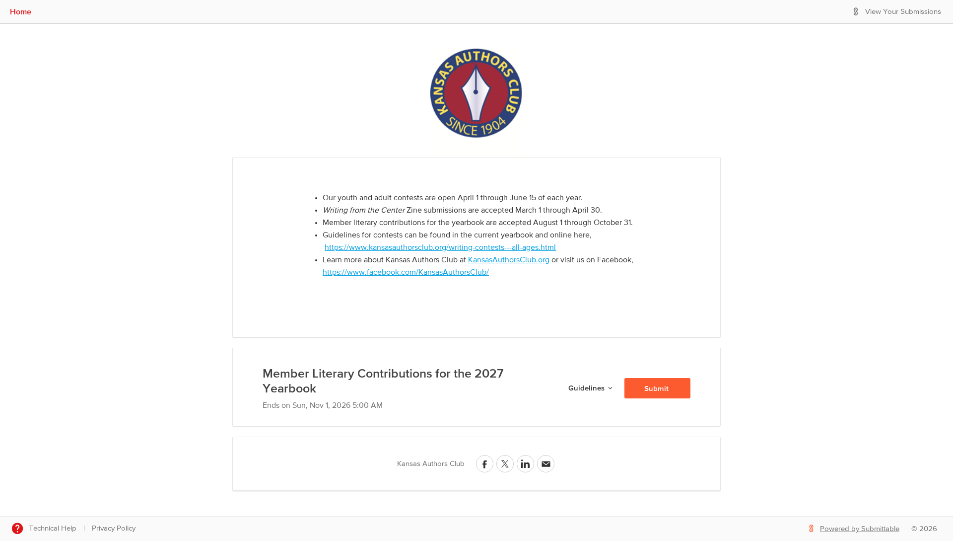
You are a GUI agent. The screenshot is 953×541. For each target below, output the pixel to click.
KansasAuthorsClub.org (508, 260)
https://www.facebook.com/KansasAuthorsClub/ (406, 273)
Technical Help (52, 528)
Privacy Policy (114, 528)
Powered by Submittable (859, 529)
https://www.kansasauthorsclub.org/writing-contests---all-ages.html (440, 248)
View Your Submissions (903, 11)
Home (20, 11)
